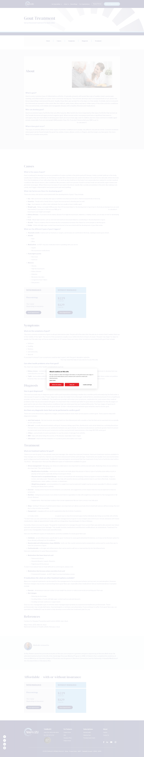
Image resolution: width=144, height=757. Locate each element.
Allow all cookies (56, 384)
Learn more (53, 380)
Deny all (72, 384)
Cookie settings (87, 384)
